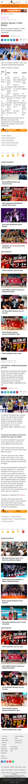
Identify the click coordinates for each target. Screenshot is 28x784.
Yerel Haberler (13, 746)
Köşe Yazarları (4, 750)
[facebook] (2, 40)
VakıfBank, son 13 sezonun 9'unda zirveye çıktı (13, 246)
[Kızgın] (23, 153)
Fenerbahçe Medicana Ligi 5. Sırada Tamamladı (14, 623)
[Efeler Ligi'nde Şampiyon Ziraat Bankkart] (14, 591)
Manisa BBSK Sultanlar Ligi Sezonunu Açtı (11, 183)
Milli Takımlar (5, 740)
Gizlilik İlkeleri (22, 770)
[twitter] (5, 40)
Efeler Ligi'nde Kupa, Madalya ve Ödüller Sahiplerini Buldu (12, 580)
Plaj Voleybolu (18, 740)
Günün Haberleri (14, 748)
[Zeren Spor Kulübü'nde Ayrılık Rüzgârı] (14, 215)
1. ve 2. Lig (4, 736)
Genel (16, 738)
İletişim (3, 770)
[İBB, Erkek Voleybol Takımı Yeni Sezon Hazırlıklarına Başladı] (14, 549)
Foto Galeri (3, 746)
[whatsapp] (8, 40)
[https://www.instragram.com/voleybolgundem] (7, 762)
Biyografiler (4, 753)
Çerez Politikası (9, 770)
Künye (24, 767)
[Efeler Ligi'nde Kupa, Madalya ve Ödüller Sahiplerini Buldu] (14, 570)
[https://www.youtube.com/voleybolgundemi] (10, 762)
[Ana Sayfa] (1, 14)
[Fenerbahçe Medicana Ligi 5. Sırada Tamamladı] (14, 613)
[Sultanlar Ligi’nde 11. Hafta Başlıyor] (14, 51)
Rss (2, 767)
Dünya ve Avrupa (19, 736)
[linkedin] (14, 40)
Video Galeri (4, 748)
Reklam (16, 770)
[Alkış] (8, 153)
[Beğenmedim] (18, 153)
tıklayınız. (22, 495)
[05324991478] (13, 762)
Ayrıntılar (12, 782)
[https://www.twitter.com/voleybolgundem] (5, 762)
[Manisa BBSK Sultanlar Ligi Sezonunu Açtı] (14, 172)
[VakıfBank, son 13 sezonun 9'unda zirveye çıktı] (14, 236)
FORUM (12, 767)
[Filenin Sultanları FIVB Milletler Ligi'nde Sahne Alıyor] (14, 194)
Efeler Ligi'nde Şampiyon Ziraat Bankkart (12, 601)
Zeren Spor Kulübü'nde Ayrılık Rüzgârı (12, 225)
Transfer (4, 744)
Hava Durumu (4, 758)
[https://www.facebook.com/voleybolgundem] (2, 762)
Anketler (3, 756)
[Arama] (26, 2)
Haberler (5, 14)
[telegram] (11, 40)
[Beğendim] (3, 153)
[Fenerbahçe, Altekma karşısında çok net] (14, 404)
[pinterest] (17, 40)
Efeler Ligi (4, 738)
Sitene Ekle (6, 767)
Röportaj (4, 742)
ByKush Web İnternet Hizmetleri (13, 776)
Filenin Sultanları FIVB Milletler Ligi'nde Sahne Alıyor (12, 204)
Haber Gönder (18, 767)
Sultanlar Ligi (10, 14)
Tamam (17, 782)
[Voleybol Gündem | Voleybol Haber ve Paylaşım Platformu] (14, 2)
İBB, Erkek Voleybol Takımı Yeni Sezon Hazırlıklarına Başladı (12, 559)
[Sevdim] (13, 153)
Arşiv (11, 750)
